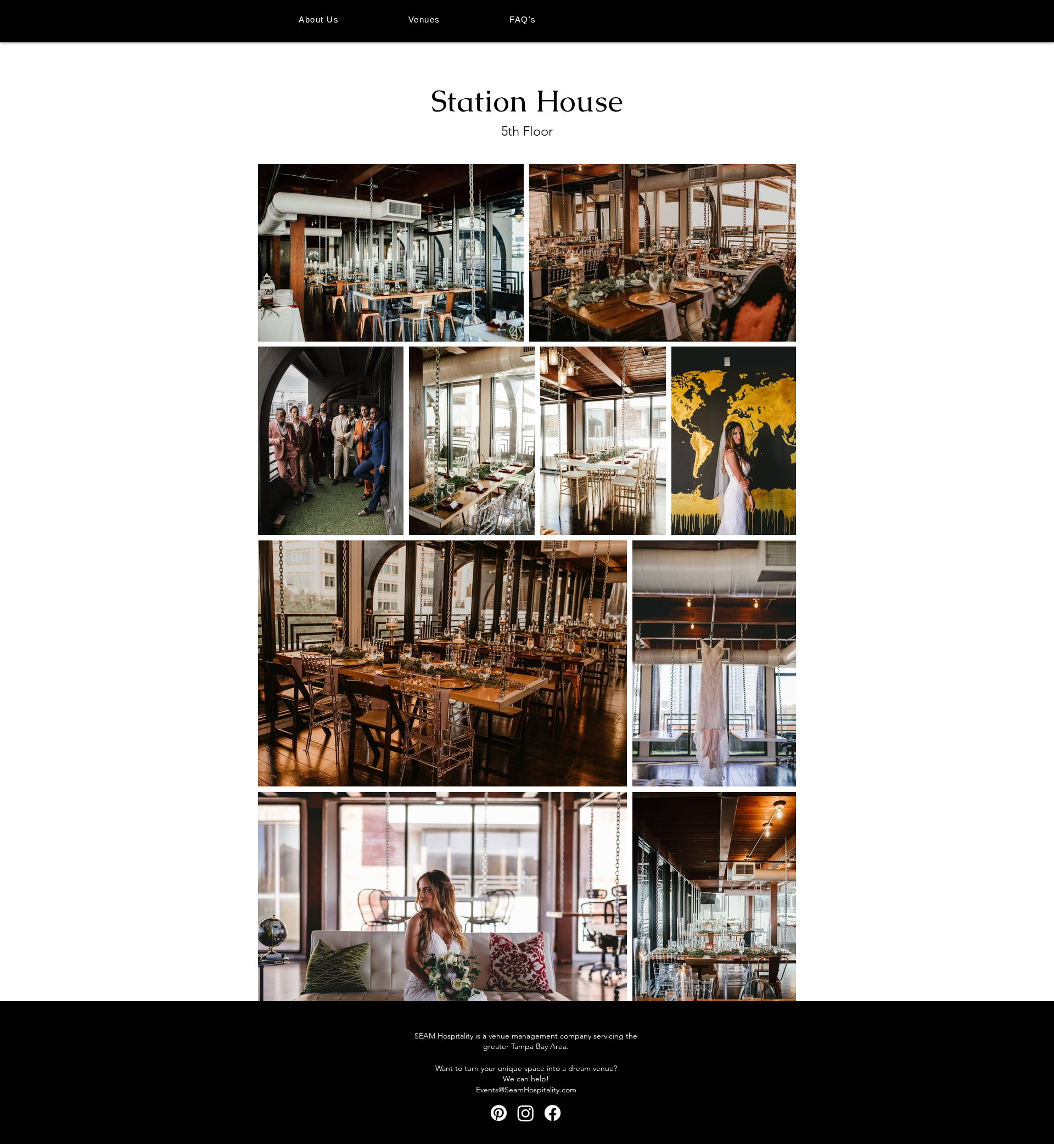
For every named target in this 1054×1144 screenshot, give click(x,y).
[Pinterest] (498, 1113)
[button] (424, 19)
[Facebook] (552, 1113)
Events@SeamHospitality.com (526, 1090)
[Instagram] (525, 1113)
